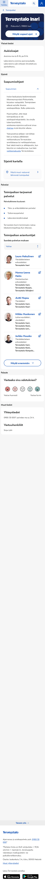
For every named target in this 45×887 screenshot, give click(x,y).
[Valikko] (41, 3)
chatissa (10, 128)
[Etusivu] (18, 3)
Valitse (9, 246)
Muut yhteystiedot (11, 863)
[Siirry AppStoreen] (11, 876)
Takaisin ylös (21, 823)
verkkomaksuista (14, 151)
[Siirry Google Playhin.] (30, 876)
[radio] (7, 389)
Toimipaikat (11, 10)
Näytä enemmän (20, 363)
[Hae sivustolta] (34, 3)
